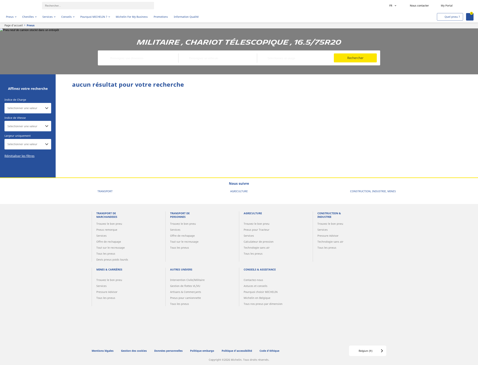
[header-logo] (20, 5)
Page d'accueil (13, 25)
